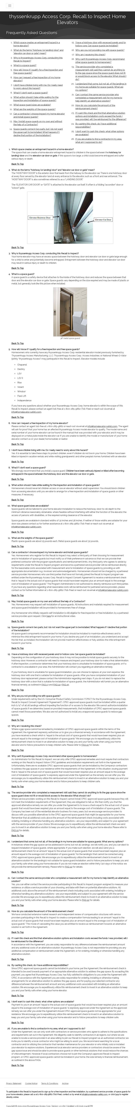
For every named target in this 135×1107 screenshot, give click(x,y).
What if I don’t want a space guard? (30, 93)
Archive (65, 1083)
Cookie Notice (31, 1083)
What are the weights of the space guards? (34, 109)
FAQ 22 (57, 684)
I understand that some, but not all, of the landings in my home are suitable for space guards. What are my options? (100, 87)
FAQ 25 (65, 684)
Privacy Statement (13, 1083)
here (49, 616)
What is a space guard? (24, 65)
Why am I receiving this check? (90, 54)
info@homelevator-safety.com (26, 412)
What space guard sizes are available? (32, 105)
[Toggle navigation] (9, 5)
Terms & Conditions (49, 1083)
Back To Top (17, 164)
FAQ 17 (45, 684)
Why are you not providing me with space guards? (99, 50)
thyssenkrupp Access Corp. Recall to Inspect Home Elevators (67, 19)
